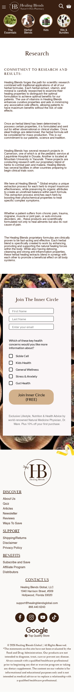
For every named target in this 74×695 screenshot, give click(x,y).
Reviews (9, 518)
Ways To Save (12, 523)
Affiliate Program (14, 567)
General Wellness (27, 369)
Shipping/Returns (14, 538)
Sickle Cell (22, 356)
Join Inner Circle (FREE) (31, 397)
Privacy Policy (12, 548)
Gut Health (23, 383)
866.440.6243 (37, 607)
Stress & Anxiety (26, 376)
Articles (8, 508)
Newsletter (10, 513)
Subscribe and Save (16, 562)
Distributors (10, 572)
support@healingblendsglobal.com (37, 603)
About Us (9, 499)
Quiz (6, 503)
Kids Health (23, 362)
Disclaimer (10, 543)
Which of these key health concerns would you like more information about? (28, 344)
